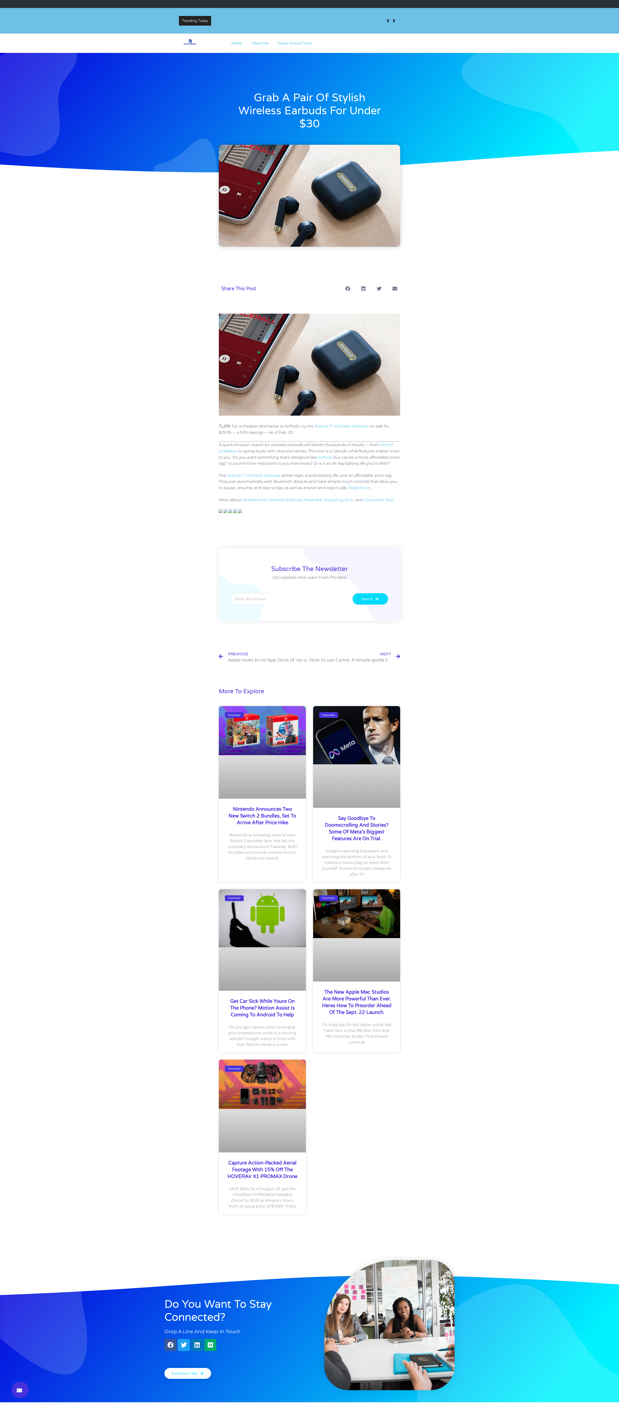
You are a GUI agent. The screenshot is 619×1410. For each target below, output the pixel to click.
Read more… (360, 487)
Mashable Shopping (323, 500)
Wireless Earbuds (285, 500)
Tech (349, 500)
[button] (20, 1390)
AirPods (325, 457)
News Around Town (295, 43)
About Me (259, 43)
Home (236, 43)
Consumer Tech (379, 500)
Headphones (254, 500)
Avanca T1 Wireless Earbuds (341, 426)
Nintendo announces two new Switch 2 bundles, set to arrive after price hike (278, 17)
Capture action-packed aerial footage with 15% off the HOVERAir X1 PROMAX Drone (262, 1169)
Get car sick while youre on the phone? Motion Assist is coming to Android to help (262, 1008)
